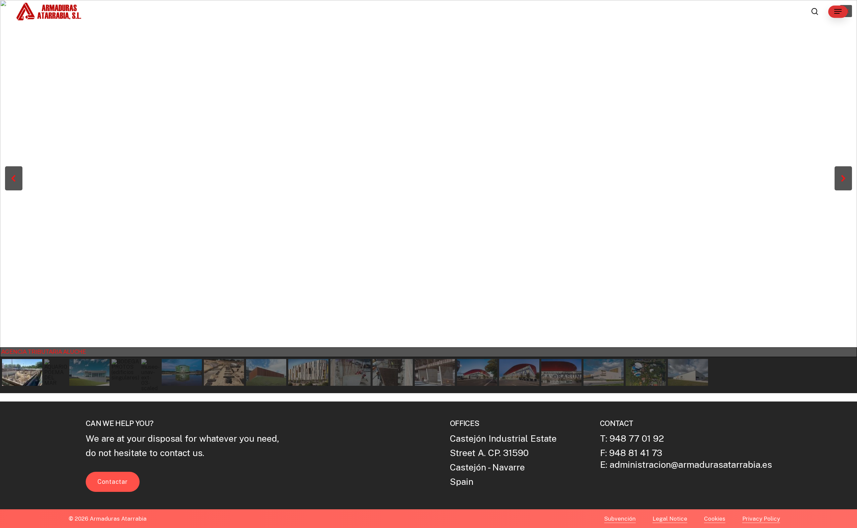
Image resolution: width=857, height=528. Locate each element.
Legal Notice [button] (669, 518)
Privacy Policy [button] (761, 518)
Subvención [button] (620, 518)
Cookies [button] (714, 518)
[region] (428, 196)
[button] (838, 11)
